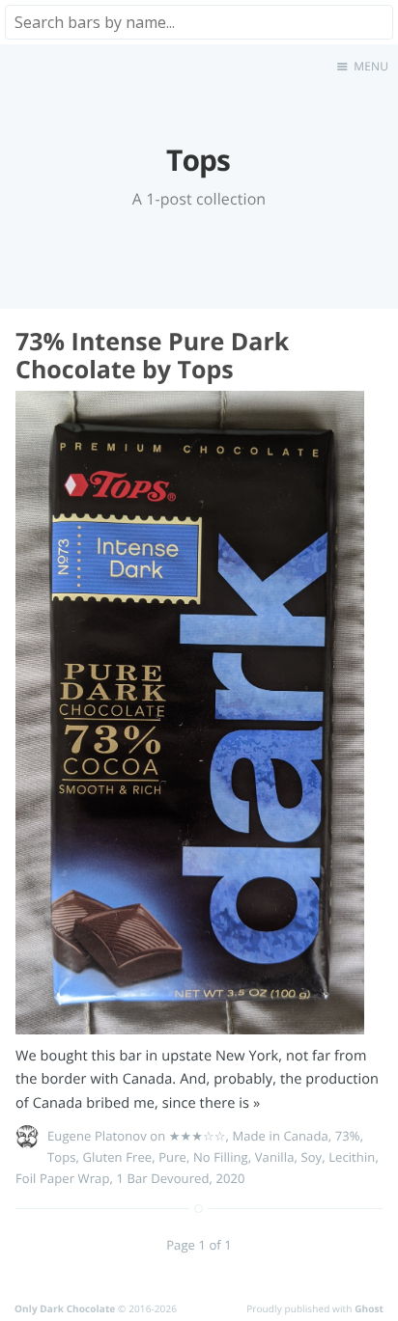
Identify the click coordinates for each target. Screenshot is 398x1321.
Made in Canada (279, 1135)
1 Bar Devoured (162, 1178)
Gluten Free (117, 1157)
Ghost (369, 1308)
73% (347, 1135)
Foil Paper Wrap (62, 1178)
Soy (311, 1157)
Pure (172, 1157)
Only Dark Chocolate (64, 1308)
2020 (229, 1178)
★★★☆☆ (197, 1135)
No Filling (220, 1157)
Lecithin (351, 1157)
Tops (61, 1157)
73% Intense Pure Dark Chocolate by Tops (152, 355)
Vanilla (275, 1157)
